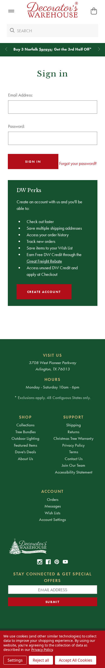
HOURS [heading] (52, 379)
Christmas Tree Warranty (73, 438)
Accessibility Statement (73, 472)
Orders (52, 499)
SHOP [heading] (25, 417)
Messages (52, 506)
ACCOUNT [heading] (52, 491)
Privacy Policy (73, 445)
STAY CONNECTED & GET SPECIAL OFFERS (52, 577)
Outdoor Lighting (25, 438)
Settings (15, 660)
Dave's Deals (25, 451)
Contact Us (74, 458)
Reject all (41, 660)
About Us (25, 458)
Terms (73, 451)
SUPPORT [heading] (73, 417)
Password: (16, 126)
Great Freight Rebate (44, 261)
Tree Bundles (25, 431)
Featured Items (25, 445)
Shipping (73, 425)
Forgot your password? (78, 163)
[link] (39, 561)
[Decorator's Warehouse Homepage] (52, 546)
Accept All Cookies (75, 660)
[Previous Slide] (6, 49)
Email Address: (20, 95)
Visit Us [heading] (52, 355)
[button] (11, 11)
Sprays (45, 49)
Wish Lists (52, 513)
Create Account (44, 292)
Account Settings (52, 519)
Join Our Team (73, 465)
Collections (25, 425)
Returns (73, 431)
